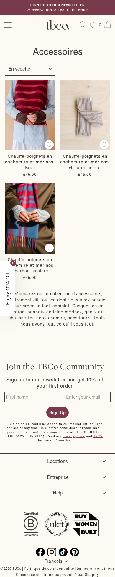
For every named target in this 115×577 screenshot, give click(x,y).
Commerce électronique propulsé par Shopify (57, 574)
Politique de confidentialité (49, 568)
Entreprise (57, 477)
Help (58, 492)
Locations (57, 461)
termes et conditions (96, 568)
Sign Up (57, 412)
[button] (7, 288)
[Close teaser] (13, 263)
